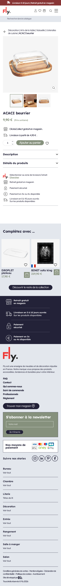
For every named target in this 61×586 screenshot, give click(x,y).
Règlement (8, 398)
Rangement (9, 531)
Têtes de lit (8, 498)
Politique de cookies (24, 574)
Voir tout (7, 472)
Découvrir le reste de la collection (30, 287)
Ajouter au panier (30, 142)
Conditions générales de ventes (15, 571)
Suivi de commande (13, 390)
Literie (6, 493)
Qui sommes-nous (12, 386)
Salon (6, 556)
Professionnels (10, 394)
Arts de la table (27, 30)
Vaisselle (40, 30)
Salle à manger (11, 544)
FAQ (5, 378)
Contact (7, 382)
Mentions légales (36, 571)
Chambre (8, 481)
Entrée (6, 519)
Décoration (13, 30)
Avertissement (39, 574)
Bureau (7, 468)
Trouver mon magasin (19, 406)
